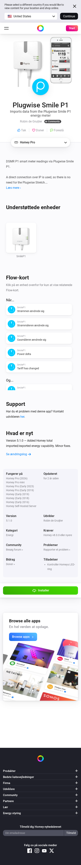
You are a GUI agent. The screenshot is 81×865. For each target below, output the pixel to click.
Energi (9, 535)
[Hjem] (40, 28)
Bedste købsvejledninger (18, 777)
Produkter (9, 771)
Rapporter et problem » (57, 549)
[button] (31, 16)
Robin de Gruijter (53, 520)
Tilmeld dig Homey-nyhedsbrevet (40, 826)
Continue (69, 16)
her (22, 416)
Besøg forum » (14, 549)
